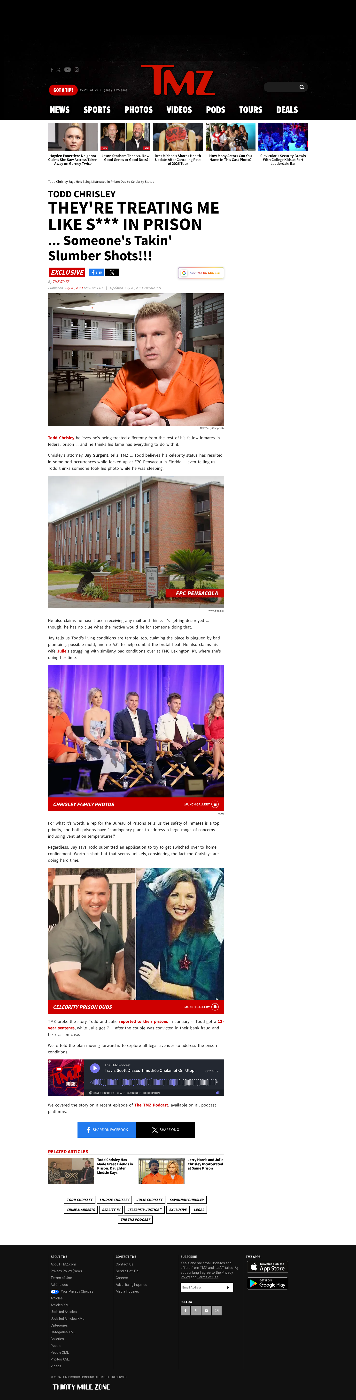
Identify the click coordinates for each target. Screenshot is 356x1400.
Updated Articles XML (67, 1318)
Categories (59, 1325)
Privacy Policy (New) (66, 1271)
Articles (57, 1298)
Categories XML (63, 1332)
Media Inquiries (127, 1291)
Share (110, 1129)
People (56, 1346)
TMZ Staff (61, 281)
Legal (199, 1209)
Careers (122, 1278)
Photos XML (60, 1359)
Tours (250, 110)
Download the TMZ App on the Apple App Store (267, 1267)
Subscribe (228, 1287)
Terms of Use (61, 1278)
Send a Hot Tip (127, 1271)
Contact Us (124, 1264)
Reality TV (111, 1209)
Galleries (57, 1339)
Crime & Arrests (80, 1209)
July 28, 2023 (73, 288)
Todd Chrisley (79, 1199)
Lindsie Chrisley (114, 1199)
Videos (179, 110)
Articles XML (60, 1305)
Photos (138, 110)
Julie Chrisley (149, 1199)
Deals (287, 110)
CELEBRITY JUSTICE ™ (144, 1209)
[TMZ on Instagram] (77, 69)
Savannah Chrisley (187, 1199)
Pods (215, 110)
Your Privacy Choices (76, 1291)
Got (63, 90)
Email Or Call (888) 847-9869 (103, 90)
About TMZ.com (63, 1264)
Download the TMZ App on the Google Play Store (267, 1283)
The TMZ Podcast (135, 1219)
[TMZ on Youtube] (67, 70)
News (60, 110)
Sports (97, 110)
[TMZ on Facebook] (52, 70)
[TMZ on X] (59, 70)
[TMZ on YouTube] (206, 1310)
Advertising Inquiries (131, 1285)
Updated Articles (64, 1312)
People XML (60, 1352)
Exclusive (177, 1209)
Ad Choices (59, 1285)
